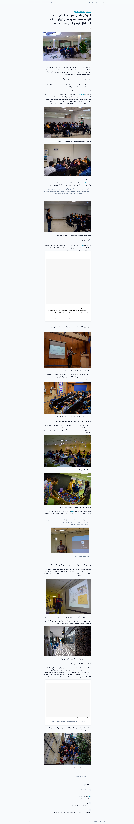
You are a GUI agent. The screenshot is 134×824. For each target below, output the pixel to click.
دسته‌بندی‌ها (97, 2)
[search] (49, 2)
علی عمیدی (81, 95)
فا (38, 2)
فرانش (72, 511)
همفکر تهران (79, 776)
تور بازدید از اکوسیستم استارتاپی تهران (67, 774)
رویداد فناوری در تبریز (87, 776)
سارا (83, 246)
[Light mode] (33, 2)
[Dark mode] (30, 2)
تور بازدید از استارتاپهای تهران (81, 774)
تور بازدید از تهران (56, 774)
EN (36, 2)
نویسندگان (91, 2)
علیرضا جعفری (87, 183)
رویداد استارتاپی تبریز (48, 774)
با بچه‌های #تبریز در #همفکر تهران (83, 717)
